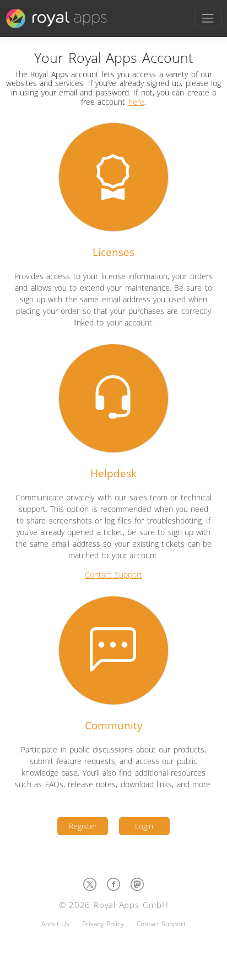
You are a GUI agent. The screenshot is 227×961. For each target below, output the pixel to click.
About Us (55, 923)
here (136, 102)
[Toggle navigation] (207, 18)
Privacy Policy (102, 923)
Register (83, 826)
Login (144, 826)
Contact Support (113, 574)
